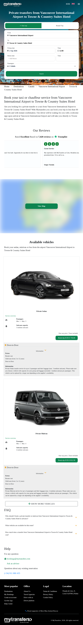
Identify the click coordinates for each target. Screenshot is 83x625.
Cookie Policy (48, 597)
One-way (24, 26)
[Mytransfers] (12, 4)
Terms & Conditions (50, 591)
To (8, 40)
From (9, 33)
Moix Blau (44, 611)
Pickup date (11, 48)
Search (41, 74)
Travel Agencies (29, 594)
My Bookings (9, 594)
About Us (27, 591)
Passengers (10, 63)
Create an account (10, 597)
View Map (41, 206)
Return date (10, 56)
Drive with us (28, 597)
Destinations (8, 591)
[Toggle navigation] (78, 4)
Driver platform (29, 601)
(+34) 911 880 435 (12, 573)
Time (59, 48)
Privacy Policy (48, 594)
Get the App (8, 601)
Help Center (8, 604)
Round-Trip (59, 26)
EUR (68, 4)
